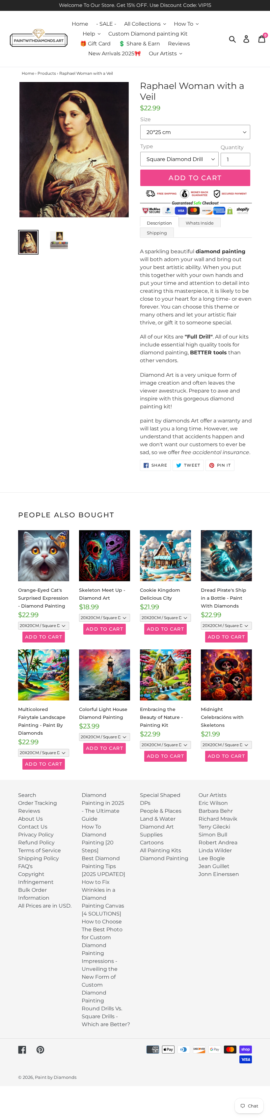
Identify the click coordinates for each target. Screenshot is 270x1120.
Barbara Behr (216, 811)
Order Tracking (37, 803)
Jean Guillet (214, 866)
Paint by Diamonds (55, 1077)
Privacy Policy (36, 835)
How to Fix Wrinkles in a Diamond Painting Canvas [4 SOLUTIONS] (103, 898)
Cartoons (152, 842)
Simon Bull (213, 835)
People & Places (160, 811)
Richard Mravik (218, 819)
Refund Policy (36, 842)
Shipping (157, 232)
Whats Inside (200, 223)
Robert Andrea (218, 842)
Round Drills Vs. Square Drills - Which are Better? (106, 1016)
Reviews (29, 811)
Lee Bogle (212, 858)
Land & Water (158, 819)
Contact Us (32, 827)
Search (27, 795)
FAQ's (25, 866)
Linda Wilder (215, 850)
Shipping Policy (38, 858)
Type (146, 146)
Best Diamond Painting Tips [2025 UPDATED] (103, 866)
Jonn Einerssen (219, 874)
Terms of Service (39, 850)
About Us (30, 819)
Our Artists (213, 795)
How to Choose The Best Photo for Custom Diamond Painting (102, 937)
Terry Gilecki (214, 827)
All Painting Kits (160, 850)
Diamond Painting (164, 858)
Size (145, 119)
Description (159, 223)
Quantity (232, 147)
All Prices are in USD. (44, 906)
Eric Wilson (213, 803)
